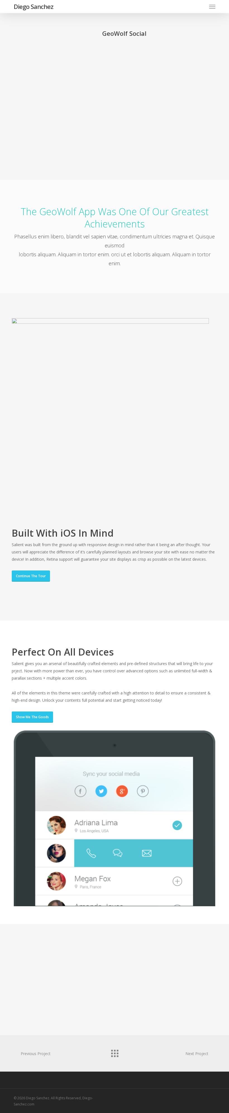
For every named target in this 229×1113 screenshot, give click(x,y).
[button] (212, 6)
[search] (201, 6)
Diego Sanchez (33, 6)
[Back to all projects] (114, 1052)
